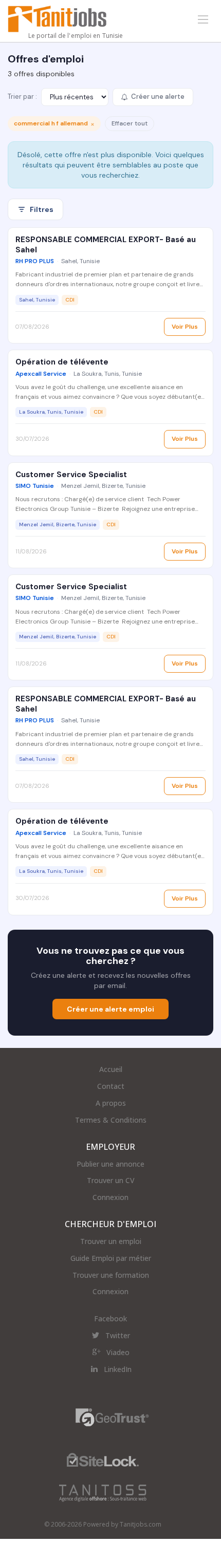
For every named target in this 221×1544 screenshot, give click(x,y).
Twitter (117, 1335)
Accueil (110, 1069)
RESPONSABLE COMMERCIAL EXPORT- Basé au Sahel (105, 244)
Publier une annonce (110, 1164)
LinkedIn (118, 1369)
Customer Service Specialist (71, 474)
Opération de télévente (61, 362)
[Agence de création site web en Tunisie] (102, 1492)
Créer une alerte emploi (110, 1009)
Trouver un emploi (110, 1241)
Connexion (110, 1197)
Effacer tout (130, 123)
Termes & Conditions (110, 1120)
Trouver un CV (111, 1180)
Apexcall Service (40, 374)
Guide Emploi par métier (110, 1258)
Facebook (110, 1318)
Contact (110, 1086)
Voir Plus (185, 327)
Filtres (41, 209)
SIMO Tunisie (34, 486)
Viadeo (118, 1352)
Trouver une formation (110, 1275)
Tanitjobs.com (140, 1524)
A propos (111, 1103)
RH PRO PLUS (34, 261)
